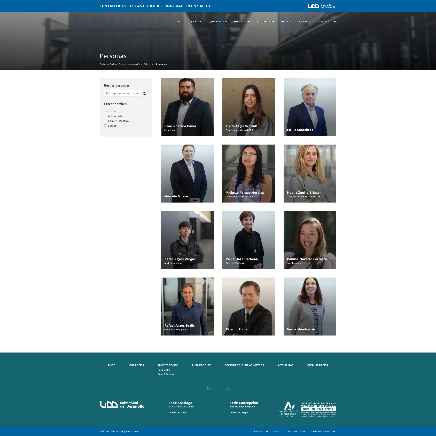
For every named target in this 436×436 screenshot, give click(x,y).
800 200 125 (117, 431)
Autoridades (115, 116)
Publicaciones (201, 365)
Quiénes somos (168, 365)
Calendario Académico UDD (322, 431)
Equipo (112, 125)
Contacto (173, 412)
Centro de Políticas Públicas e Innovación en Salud (155, 6)
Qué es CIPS (136, 365)
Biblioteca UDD (261, 431)
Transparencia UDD (295, 431)
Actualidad (285, 365)
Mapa (184, 412)
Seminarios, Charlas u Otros (244, 365)
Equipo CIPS (164, 370)
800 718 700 (132, 431)
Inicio (111, 365)
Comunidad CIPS (317, 365)
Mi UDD (277, 431)
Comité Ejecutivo (118, 120)
